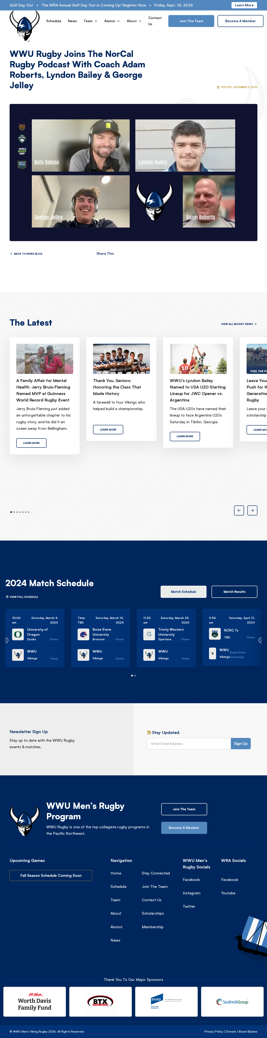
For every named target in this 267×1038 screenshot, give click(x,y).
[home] (25, 21)
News (72, 21)
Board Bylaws (248, 1031)
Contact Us (155, 21)
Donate (231, 1031)
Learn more (244, 5)
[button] (90, 21)
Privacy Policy (213, 1031)
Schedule (53, 21)
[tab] (184, 592)
